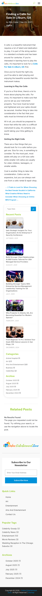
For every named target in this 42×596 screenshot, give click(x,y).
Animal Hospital (12, 358)
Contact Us (10, 514)
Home (8, 497)
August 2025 (11, 383)
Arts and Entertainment (15, 364)
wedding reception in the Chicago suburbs (17, 544)
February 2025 (11, 390)
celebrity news (10, 532)
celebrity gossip (11, 528)
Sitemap (31, 592)
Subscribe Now (21, 480)
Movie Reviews (10, 539)
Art (7, 361)
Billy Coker (14, 22)
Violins (9, 25)
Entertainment (12, 505)
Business (9, 368)
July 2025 (10, 387)
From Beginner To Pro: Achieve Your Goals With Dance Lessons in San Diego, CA (20, 342)
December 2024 (12, 393)
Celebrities (10, 371)
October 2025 (11, 380)
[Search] (33, 209)
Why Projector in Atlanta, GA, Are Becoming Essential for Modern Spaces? (19, 315)
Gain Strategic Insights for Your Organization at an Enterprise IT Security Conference (19, 232)
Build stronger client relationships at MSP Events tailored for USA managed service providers (20, 259)
